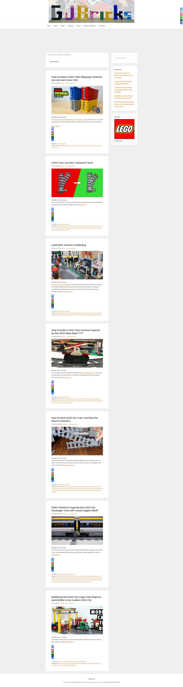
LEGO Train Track (91, 228)
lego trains (99, 145)
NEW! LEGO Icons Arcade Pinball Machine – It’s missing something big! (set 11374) (124, 104)
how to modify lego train (61, 578)
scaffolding (92, 315)
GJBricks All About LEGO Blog (91, 11)
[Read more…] (55, 126)
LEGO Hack (60, 224)
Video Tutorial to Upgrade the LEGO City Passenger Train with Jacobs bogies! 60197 (74, 509)
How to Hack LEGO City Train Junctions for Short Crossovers (74, 419)
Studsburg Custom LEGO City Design (77, 661)
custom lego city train (72, 576)
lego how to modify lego (93, 579)
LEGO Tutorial (54, 147)
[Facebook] (77, 128)
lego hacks (93, 488)
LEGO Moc (67, 311)
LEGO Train (93, 145)
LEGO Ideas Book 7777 (89, 373)
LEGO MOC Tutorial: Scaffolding (68, 245)
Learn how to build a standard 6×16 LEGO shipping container (69, 119)
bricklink (67, 313)
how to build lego (75, 226)
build (59, 399)
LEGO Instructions (85, 145)
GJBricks (69, 145)
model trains (96, 490)
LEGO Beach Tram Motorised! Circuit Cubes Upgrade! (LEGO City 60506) (123, 89)
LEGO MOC (76, 315)
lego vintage (93, 400)
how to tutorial (71, 578)
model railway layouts (86, 490)
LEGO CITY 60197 (95, 578)
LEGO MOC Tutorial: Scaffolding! (61, 284)
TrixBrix (67, 229)
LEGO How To (60, 311)
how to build (84, 313)
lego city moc (54, 315)
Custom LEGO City (62, 145)
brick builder (61, 313)
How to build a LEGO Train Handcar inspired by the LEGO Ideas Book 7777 (75, 332)
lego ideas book (55, 400)
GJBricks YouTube (61, 143)
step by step (99, 315)
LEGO (73, 145)
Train (67, 402)
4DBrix (59, 226)
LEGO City (77, 145)
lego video (87, 400)
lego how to (71, 315)
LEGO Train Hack (83, 228)
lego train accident (59, 581)
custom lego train (83, 576)
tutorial (71, 402)
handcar (68, 399)
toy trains (62, 402)
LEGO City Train (81, 488)
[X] (77, 137)
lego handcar (91, 399)
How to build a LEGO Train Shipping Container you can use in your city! (76, 78)
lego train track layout (67, 490)
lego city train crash (75, 579)
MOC (88, 315)
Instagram (90, 313)
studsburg (57, 402)
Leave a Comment (70, 83)
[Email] (77, 131)
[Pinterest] (77, 133)
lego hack (59, 228)
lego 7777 (79, 399)
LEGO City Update (63, 315)
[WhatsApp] (77, 135)
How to (68, 226)
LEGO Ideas (97, 399)
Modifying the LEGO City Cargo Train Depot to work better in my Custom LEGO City (76, 598)
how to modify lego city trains (87, 226)
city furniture (72, 313)
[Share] (77, 140)
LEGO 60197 (82, 578)
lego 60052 (84, 663)
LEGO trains (96, 119)
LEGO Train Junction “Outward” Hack (72, 162)
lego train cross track (73, 228)
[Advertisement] (91, 39)
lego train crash (68, 581)
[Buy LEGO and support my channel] (124, 138)
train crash (88, 581)
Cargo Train (61, 663)
